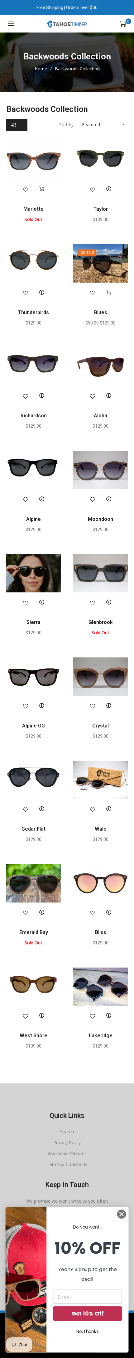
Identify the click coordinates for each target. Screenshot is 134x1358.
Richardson (34, 416)
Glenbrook (101, 622)
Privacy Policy (67, 1142)
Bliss (100, 932)
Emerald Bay (33, 932)
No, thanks (87, 1331)
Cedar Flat (33, 829)
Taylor (100, 209)
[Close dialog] (122, 1214)
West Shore (33, 1036)
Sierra (33, 622)
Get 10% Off (87, 1314)
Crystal (100, 726)
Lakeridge (100, 1036)
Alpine (33, 519)
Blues (100, 312)
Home (41, 69)
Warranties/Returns (67, 1153)
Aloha (100, 416)
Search (67, 1131)
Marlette (33, 209)
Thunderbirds (33, 312)
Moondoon (100, 519)
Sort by (66, 125)
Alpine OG (33, 726)
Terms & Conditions (67, 1164)
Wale (101, 829)
